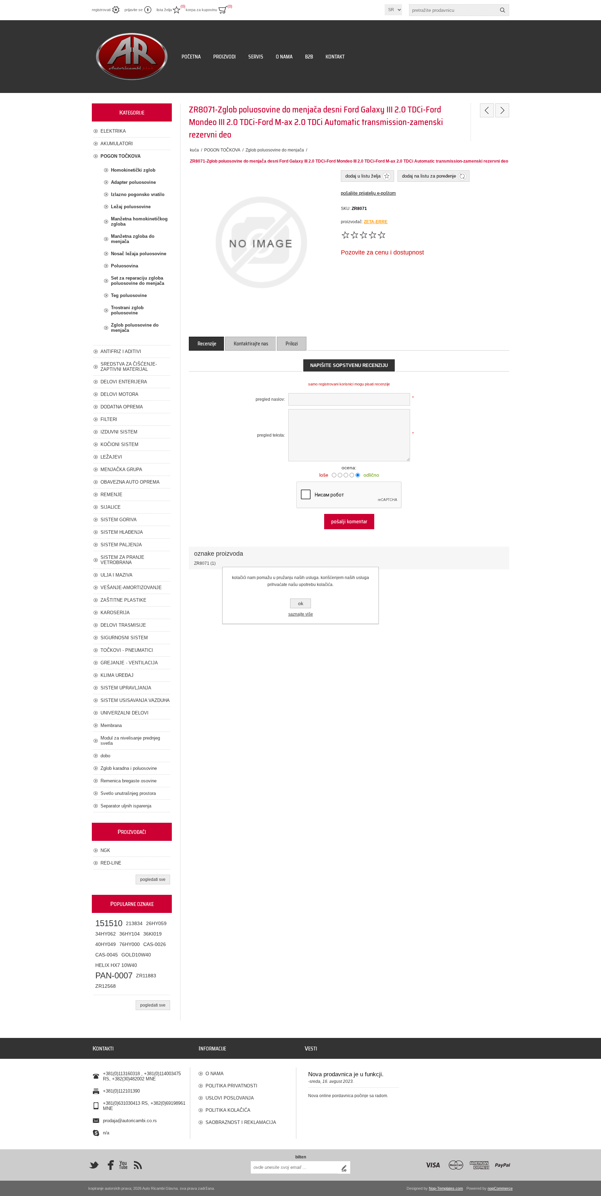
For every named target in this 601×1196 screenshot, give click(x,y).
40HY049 (105, 944)
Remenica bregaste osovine (129, 780)
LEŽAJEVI (111, 457)
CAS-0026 (154, 944)
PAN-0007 (114, 975)
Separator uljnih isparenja (126, 805)
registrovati (101, 10)
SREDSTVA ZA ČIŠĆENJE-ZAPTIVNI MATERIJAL (129, 366)
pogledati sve (153, 879)
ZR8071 (201, 563)
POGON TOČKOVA (121, 156)
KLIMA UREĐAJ (117, 675)
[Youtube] (123, 1165)
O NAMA (215, 1073)
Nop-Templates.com (446, 1188)
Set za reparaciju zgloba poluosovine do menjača (137, 280)
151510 (108, 923)
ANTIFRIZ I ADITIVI (121, 351)
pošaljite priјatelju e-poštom (368, 193)
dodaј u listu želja (362, 176)
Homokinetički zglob (133, 170)
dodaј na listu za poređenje (429, 176)
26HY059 (156, 923)
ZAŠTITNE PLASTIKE (123, 600)
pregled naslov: (270, 399)
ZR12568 (105, 986)
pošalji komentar (349, 521)
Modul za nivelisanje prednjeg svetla (130, 740)
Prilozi (292, 343)
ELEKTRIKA (113, 131)
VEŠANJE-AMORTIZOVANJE (131, 587)
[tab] (207, 344)
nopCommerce (500, 1188)
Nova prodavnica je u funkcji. (346, 1074)
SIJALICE (111, 507)
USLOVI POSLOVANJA (230, 1098)
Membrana (111, 725)
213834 (134, 923)
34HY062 (105, 934)
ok (300, 603)
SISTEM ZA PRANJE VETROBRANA (122, 560)
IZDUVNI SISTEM (119, 432)
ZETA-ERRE (375, 221)
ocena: (349, 467)
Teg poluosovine (129, 295)
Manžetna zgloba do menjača (132, 239)
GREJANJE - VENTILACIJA (129, 662)
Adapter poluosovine (133, 182)
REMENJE (111, 494)
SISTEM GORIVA (119, 519)
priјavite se (134, 10)
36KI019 (152, 934)
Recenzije (207, 343)
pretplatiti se (346, 1167)
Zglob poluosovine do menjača (135, 327)
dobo (105, 755)
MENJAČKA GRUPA (121, 469)
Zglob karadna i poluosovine (129, 768)
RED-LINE (111, 863)
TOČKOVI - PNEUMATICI (127, 650)
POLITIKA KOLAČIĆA (228, 1110)
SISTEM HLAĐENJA (122, 532)
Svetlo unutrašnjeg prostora (128, 793)
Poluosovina (124, 265)
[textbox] (452, 10)
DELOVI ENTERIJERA (124, 381)
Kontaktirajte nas (251, 343)
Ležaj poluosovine (131, 206)
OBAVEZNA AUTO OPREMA (130, 482)
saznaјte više (300, 614)
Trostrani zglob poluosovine (127, 310)
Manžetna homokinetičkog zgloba (139, 221)
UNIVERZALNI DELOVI (125, 713)
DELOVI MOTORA (119, 394)
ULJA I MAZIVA (117, 575)
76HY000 (129, 944)
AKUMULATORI (117, 143)
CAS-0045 (106, 954)
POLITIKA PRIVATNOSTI (231, 1085)
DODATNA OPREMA (122, 406)
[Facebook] (108, 1165)
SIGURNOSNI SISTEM (124, 637)
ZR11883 (146, 975)
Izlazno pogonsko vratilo (138, 194)
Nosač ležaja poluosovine (138, 253)
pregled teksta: (271, 435)
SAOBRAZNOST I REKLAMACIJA (241, 1122)
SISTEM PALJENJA (121, 544)
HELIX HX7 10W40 (116, 965)
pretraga (502, 10)
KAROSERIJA (115, 612)
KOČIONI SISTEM (119, 444)
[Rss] (137, 1165)
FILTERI (109, 419)
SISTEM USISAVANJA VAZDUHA (135, 700)
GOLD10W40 (136, 954)
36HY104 (129, 934)
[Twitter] (93, 1165)
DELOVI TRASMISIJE (123, 625)
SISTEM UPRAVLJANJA (126, 687)
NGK (105, 850)
